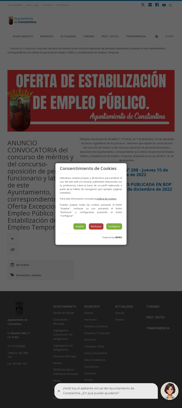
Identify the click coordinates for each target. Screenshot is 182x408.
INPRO (118, 237)
